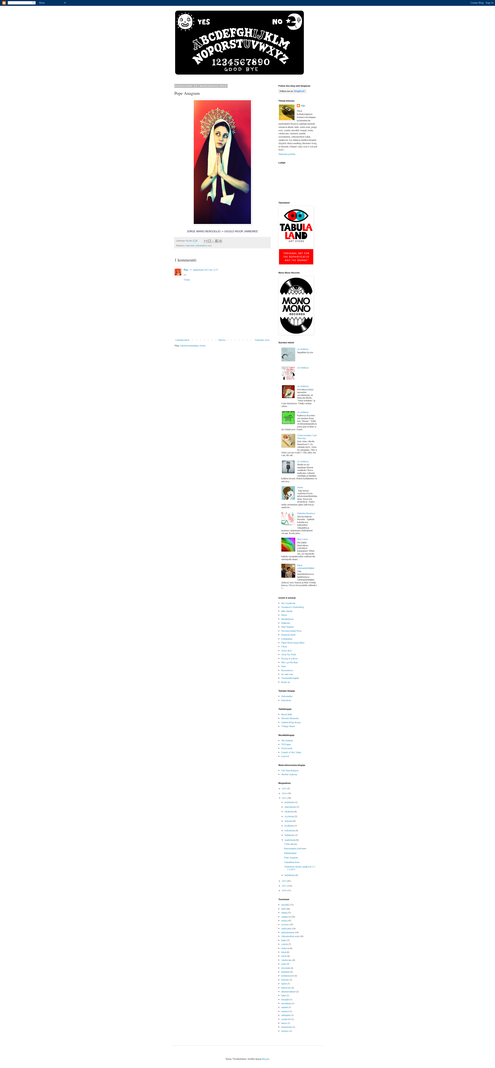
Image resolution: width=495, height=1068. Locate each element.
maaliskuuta (290, 839)
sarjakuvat (286, 916)
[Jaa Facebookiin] (217, 241)
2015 (284, 788)
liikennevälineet (288, 991)
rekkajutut (285, 1015)
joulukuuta (290, 802)
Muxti (284, 614)
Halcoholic (286, 700)
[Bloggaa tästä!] (209, 241)
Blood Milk (286, 714)
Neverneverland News (291, 630)
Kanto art (285, 682)
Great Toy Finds (288, 654)
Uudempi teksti (182, 339)
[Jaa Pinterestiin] (220, 241)
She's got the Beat (289, 662)
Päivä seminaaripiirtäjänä (305, 566)
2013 (284, 797)
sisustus (285, 924)
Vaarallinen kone (292, 862)
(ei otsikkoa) (303, 348)
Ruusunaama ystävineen (295, 848)
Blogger (265, 1058)
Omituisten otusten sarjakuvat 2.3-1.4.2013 (300, 868)
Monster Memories (290, 718)
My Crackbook (288, 603)
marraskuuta (290, 806)
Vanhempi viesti (262, 339)
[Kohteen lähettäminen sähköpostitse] (206, 241)
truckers (285, 1030)
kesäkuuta (289, 825)
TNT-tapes (286, 744)
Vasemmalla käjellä (290, 677)
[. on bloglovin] (292, 92)
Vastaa (187, 279)
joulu (283, 963)
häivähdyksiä (287, 618)
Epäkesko (285, 622)
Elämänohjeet (290, 852)
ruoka (284, 920)
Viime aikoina (290, 843)
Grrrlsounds (287, 748)
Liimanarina (286, 638)
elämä (284, 912)
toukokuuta (290, 830)
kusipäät (285, 999)
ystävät (284, 944)
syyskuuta (289, 816)
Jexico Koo (286, 650)
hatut (283, 995)
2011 (284, 885)
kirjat (283, 952)
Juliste (300, 487)
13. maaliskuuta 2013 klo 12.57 (203, 269)
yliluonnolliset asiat (203, 245)
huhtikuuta (290, 834)
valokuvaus (286, 959)
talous (284, 1022)
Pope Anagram (291, 857)
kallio (283, 940)
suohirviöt (286, 1019)
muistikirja (286, 1003)
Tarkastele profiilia (286, 154)
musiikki (285, 904)
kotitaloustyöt (287, 975)
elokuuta (289, 820)
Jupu (283, 666)
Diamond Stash (288, 634)
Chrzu (284, 646)
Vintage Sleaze (288, 726)
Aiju (303, 105)
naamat (284, 1007)
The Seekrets (287, 740)
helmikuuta (290, 875)
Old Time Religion (289, 770)
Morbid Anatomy (289, 774)
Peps (186, 269)
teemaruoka (286, 1026)
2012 (284, 880)
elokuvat (285, 948)
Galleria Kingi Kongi (291, 722)
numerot (285, 1011)
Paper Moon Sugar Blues (293, 642)
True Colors (302, 539)
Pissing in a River (289, 658)
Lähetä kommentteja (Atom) (193, 345)
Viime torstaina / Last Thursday (307, 436)
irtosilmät (285, 967)
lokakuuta (289, 811)
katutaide (285, 971)
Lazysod (285, 756)
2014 (284, 793)
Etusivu (221, 339)
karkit (284, 983)
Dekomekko (287, 696)
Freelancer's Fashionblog (292, 606)
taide (283, 908)
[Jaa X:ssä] (213, 241)
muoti (284, 955)
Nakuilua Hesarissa (306, 513)
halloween (286, 987)
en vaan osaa (287, 674)
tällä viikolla (286, 611)
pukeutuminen (287, 932)
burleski (285, 979)
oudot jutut (190, 245)
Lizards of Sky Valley (291, 752)
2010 (284, 890)
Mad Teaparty (287, 626)
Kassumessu (287, 670)
